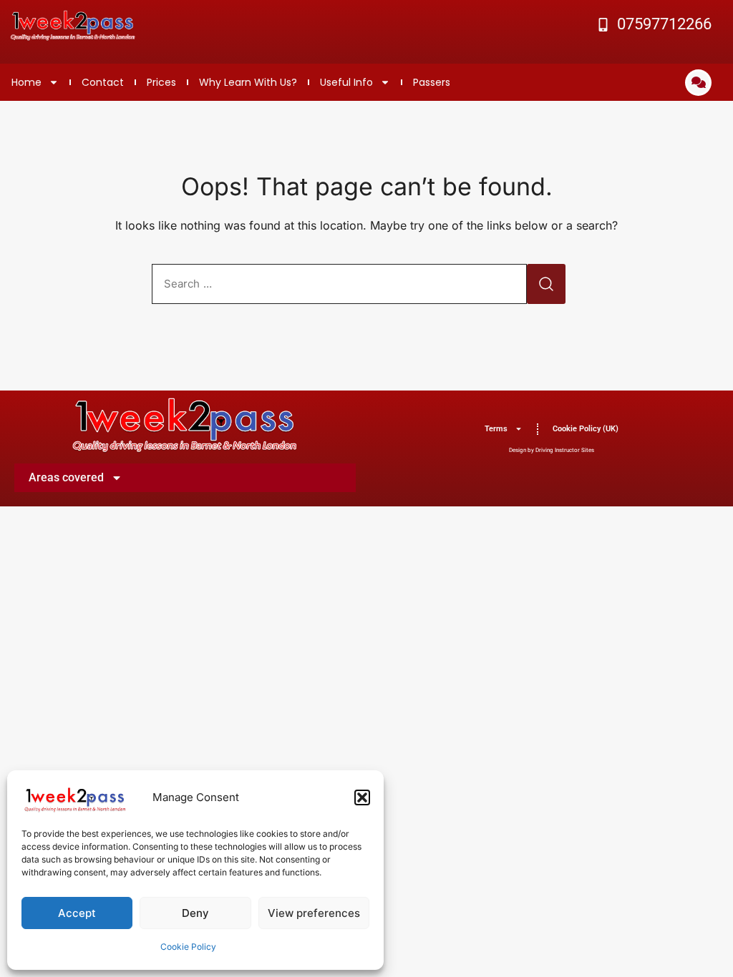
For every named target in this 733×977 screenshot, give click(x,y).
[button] (362, 797)
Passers (431, 82)
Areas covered (66, 477)
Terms (496, 428)
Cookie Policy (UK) (585, 428)
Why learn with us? (248, 82)
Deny (195, 913)
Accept (77, 913)
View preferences (314, 913)
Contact (103, 82)
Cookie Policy (188, 946)
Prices (161, 82)
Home (26, 82)
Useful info (346, 82)
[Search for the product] (546, 284)
